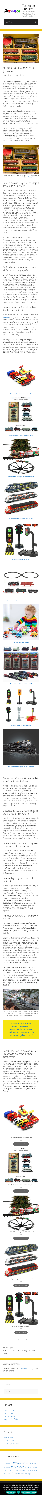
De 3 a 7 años (9, 1413)
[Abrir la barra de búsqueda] (35, 22)
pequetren (18, 1473)
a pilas (15, 1463)
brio (20, 1463)
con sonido (32, 1463)
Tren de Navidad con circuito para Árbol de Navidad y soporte (21, 1232)
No (18, 1492)
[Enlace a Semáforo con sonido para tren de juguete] (21, 1308)
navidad (11, 1473)
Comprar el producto (21, 1332)
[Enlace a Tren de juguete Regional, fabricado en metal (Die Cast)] (21, 1260)
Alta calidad (8, 1438)
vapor (29, 1474)
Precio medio (9, 1441)
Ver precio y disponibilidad (21, 1144)
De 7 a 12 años (9, 1416)
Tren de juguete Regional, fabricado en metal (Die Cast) (21, 1279)
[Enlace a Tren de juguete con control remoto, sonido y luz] (21, 1119)
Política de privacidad (29, 1492)
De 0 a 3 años (9, 1410)
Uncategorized (10, 1347)
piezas (22, 1473)
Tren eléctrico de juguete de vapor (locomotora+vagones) (21, 1185)
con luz (25, 1463)
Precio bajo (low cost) (12, 1444)
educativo (28, 1467)
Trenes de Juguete (28, 7)
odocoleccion (30, 177)
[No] (40, 1489)
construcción (7, 1468)
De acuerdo (11, 1492)
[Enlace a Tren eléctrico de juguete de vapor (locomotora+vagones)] (21, 1166)
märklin (28, 1471)
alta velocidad (7, 1463)
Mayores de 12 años (11, 1419)
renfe (26, 1473)
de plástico (17, 1467)
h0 (10, 1471)
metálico (22, 1471)
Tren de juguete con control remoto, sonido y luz (21, 1137)
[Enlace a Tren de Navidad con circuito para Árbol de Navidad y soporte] (21, 1213)
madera (15, 1470)
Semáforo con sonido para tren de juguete (21, 1326)
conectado (23, 1368)
